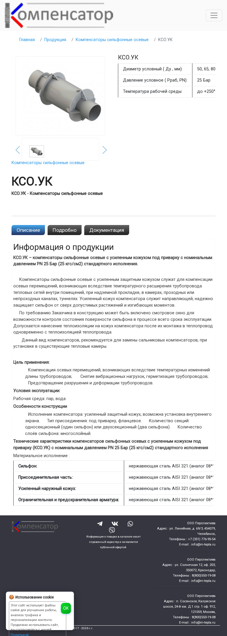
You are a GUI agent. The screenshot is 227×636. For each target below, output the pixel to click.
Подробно (65, 230)
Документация (106, 230)
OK (66, 608)
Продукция (55, 39)
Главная (27, 39)
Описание (28, 230)
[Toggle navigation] (214, 15)
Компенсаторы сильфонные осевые (112, 39)
